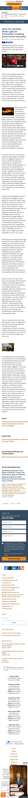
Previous (5, 503)
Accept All (9, 789)
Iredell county (5, 489)
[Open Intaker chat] (12, 797)
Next (18, 503)
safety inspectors (9, 493)
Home (2, 8)
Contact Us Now (14, 559)
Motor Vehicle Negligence (10, 587)
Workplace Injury (8, 590)
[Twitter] (10, 568)
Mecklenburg (16, 490)
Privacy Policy (12, 553)
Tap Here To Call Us (14, 4)
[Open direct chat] (24, 763)
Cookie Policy (9, 744)
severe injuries (17, 493)
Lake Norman (13, 489)
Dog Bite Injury (7, 606)
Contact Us (16, 8)
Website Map (14, 759)
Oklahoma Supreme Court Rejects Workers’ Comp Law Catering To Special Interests (13, 472)
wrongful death (10, 495)
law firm (19, 489)
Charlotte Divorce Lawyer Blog (11, 635)
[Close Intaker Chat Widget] (26, 763)
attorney (8, 485)
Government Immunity (12, 487)
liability (11, 490)
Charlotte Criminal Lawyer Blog (11, 633)
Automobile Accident (9, 580)
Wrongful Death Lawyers (10, 592)
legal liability (5, 490)
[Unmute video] (18, 778)
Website (8, 8)
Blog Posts (14, 764)
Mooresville (5, 492)
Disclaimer (14, 754)
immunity (21, 487)
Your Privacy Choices (16, 742)
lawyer (23, 489)
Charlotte (13, 485)
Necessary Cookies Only (9, 793)
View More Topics (7, 608)
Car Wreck (6, 583)
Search (14, 622)
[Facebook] (6, 568)
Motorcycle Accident (9, 601)
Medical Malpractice (9, 599)
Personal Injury (11, 484)
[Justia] (18, 568)
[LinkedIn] (14, 568)
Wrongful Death (21, 484)
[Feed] (22, 568)
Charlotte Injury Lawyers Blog (14, 15)
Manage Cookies (19, 744)
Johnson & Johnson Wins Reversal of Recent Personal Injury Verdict (13, 479)
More (24, 8)
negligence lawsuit (13, 492)
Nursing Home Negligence (11, 604)
